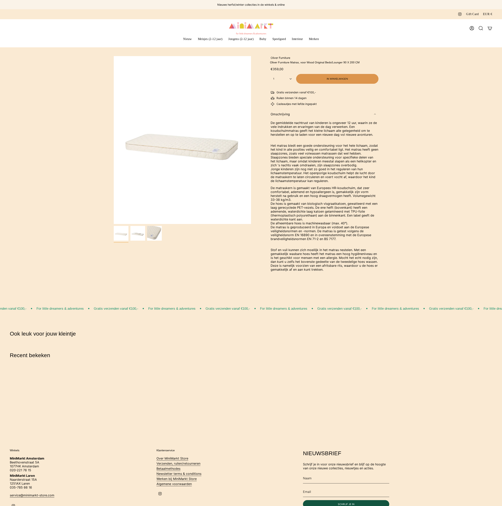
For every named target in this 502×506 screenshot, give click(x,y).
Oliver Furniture (280, 57)
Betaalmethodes (168, 469)
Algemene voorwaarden (174, 484)
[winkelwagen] (489, 28)
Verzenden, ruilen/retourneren (178, 463)
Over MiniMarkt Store (172, 458)
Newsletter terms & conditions (178, 474)
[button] (210, 39)
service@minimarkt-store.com (32, 495)
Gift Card (472, 14)
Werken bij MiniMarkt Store (176, 479)
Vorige (114, 140)
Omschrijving (280, 114)
